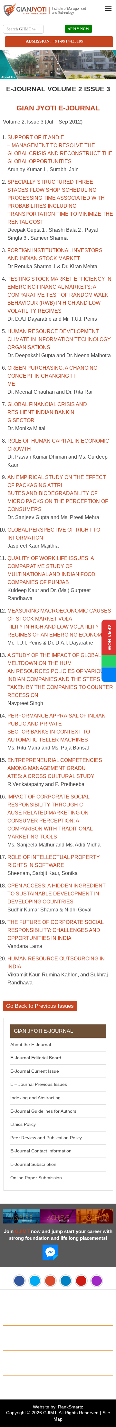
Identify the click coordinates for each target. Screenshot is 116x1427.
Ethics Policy (23, 1124)
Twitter (35, 1281)
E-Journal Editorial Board (35, 1057)
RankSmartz (70, 1406)
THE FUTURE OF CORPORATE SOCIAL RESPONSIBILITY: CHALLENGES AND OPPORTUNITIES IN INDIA (55, 930)
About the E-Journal (30, 1044)
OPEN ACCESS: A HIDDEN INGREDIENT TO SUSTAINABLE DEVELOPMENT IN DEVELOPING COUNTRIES (56, 893)
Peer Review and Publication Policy (46, 1137)
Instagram (96, 1281)
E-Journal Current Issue (34, 1071)
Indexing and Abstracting (35, 1097)
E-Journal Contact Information (41, 1150)
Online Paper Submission (36, 1177)
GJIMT (49, 1412)
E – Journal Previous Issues (38, 1084)
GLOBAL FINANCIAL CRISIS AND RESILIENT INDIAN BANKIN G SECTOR (47, 412)
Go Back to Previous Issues (40, 1006)
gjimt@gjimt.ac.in (93, 1317)
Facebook (19, 1281)
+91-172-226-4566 (39, 1317)
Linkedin (66, 1281)
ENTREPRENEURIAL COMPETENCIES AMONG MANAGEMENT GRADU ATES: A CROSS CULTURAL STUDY (54, 768)
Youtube (81, 1281)
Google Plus (50, 1281)
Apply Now (78, 29)
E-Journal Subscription (33, 1164)
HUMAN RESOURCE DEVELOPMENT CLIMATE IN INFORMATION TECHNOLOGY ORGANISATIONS (59, 339)
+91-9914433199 (68, 41)
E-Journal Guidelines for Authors (43, 1111)
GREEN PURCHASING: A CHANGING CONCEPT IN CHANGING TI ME (52, 376)
